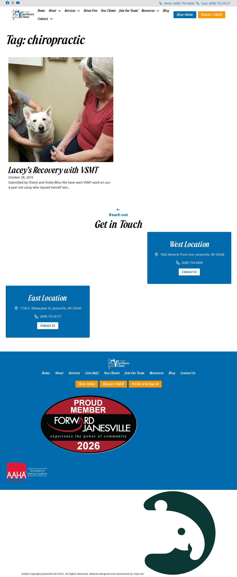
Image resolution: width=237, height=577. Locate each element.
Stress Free (90, 10)
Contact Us (189, 272)
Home (41, 10)
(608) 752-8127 (50, 316)
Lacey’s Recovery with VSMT (53, 170)
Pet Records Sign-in (145, 384)
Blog (166, 10)
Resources (148, 10)
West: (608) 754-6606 (179, 3)
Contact (43, 19)
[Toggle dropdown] (59, 10)
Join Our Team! (128, 10)
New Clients (108, 10)
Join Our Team (135, 373)
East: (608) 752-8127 (215, 3)
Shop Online (185, 14)
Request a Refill (211, 14)
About (52, 10)
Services (70, 10)
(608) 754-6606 (192, 263)
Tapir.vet (138, 573)
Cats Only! (92, 373)
